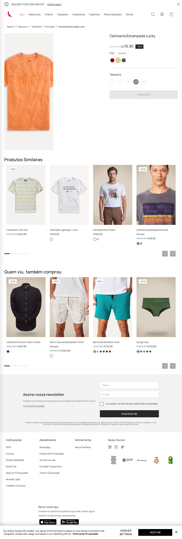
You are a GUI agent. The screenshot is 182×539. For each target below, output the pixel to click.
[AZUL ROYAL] (147, 351)
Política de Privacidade (34, 406)
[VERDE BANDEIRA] (95, 351)
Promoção (50, 26)
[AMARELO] (118, 60)
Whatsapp (44, 447)
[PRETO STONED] (98, 239)
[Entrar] (162, 14)
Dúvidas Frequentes (50, 466)
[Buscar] (152, 14)
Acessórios (78, 14)
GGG (144, 81)
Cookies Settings (126, 532)
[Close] (176, 532)
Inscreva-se (129, 414)
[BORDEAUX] (110, 351)
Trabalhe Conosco (16, 485)
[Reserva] (9, 14)
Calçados (62, 14)
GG (136, 81)
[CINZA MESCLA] (98, 351)
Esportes (94, 14)
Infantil (49, 14)
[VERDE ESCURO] (138, 351)
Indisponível (143, 94)
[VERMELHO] (104, 351)
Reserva (11, 26)
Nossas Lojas (13, 479)
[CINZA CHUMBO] (141, 351)
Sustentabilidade (15, 460)
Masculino (35, 14)
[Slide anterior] (165, 254)
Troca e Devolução (49, 472)
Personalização (113, 14)
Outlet (129, 14)
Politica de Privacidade (85, 533)
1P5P (8, 447)
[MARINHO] (141, 243)
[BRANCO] (51, 239)
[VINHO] (112, 60)
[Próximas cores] (113, 351)
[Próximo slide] (173, 254)
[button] (28, 91)
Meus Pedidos (83, 447)
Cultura (10, 453)
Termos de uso (47, 460)
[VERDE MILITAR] (124, 60)
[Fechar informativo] (178, 4)
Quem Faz (11, 466)
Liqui (22, 14)
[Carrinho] (171, 14)
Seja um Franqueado (17, 472)
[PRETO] (138, 243)
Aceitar (155, 532)
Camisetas (36, 26)
